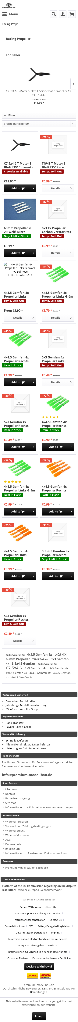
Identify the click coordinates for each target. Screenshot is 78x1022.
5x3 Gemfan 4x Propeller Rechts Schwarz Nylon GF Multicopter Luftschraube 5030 (18, 617)
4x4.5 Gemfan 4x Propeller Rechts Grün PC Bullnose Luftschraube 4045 (18, 359)
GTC (31, 926)
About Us (50, 907)
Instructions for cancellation (29, 919)
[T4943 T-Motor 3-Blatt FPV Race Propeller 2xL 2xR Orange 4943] (58, 144)
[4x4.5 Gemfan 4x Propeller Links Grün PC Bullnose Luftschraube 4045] (58, 274)
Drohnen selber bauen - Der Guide (51, 958)
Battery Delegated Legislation (53, 926)
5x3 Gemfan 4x (36, 668)
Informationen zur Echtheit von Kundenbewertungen (39, 807)
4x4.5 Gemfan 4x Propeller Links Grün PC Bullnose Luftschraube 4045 (57, 294)
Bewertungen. (39, 992)
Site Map (10, 803)
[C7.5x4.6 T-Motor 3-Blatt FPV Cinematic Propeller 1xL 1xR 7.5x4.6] (39, 74)
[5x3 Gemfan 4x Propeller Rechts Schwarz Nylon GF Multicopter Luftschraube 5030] (20, 597)
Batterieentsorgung (17, 798)
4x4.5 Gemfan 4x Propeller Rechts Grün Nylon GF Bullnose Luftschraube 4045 (56, 424)
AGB (8, 839)
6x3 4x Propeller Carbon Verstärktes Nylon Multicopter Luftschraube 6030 (56, 230)
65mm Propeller (18, 659)
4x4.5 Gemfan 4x (15, 654)
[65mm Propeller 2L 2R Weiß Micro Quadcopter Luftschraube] (20, 209)
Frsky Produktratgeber (31, 945)
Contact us (55, 919)
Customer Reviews (17, 958)
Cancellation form (15, 926)
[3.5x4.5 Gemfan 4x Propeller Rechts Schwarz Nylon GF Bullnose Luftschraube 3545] (58, 532)
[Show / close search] (53, 14)
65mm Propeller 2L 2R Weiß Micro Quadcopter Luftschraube (18, 230)
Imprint (55, 932)
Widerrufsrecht (15, 830)
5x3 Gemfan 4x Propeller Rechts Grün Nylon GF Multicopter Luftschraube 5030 (18, 424)
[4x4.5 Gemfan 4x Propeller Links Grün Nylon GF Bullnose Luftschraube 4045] (20, 468)
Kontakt (10, 794)
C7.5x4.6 (14, 667)
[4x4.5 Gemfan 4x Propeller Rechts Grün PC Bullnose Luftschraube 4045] (20, 338)
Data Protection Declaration (31, 932)
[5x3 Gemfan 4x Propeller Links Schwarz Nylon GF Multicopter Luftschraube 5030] (58, 338)
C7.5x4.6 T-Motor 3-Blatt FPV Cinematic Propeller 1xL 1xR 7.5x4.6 (39, 93)
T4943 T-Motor (40, 659)
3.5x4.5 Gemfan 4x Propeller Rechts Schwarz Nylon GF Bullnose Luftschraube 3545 (56, 553)
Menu (13, 14)
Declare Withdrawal (30, 907)
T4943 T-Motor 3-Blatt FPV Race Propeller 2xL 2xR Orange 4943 (55, 165)
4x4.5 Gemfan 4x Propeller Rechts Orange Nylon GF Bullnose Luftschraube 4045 (56, 488)
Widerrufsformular (17, 835)
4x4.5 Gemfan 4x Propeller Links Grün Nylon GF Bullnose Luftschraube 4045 (19, 488)
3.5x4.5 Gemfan (24, 663)
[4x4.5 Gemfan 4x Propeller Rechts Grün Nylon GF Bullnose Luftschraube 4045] (58, 403)
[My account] (62, 14)
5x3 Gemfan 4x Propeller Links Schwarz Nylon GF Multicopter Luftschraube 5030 (56, 359)
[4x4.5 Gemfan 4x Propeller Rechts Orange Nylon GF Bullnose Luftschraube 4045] (58, 468)
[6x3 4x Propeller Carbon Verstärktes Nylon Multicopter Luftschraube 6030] (58, 209)
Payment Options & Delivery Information (38, 913)
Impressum (12, 848)
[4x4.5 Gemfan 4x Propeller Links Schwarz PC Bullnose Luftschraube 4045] (20, 274)
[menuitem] (10, 14)
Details (55, 188)
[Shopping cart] (72, 14)
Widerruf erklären (16, 821)
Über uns (11, 789)
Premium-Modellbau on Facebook (26, 867)
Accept (39, 1016)
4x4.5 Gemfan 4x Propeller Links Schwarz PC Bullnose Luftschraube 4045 (19, 294)
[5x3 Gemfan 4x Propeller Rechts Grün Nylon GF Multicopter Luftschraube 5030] (20, 403)
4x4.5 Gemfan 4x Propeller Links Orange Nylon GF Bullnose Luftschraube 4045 (18, 553)
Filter (11, 115)
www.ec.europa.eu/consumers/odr (40, 890)
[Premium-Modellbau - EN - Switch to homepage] (9, 5)
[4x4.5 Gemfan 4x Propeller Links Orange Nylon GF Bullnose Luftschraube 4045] (20, 532)
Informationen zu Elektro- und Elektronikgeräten (36, 853)
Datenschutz (13, 844)
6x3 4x (60, 654)
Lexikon (52, 945)
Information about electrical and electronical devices (37, 939)
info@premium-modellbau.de (27, 775)
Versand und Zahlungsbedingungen (28, 826)
